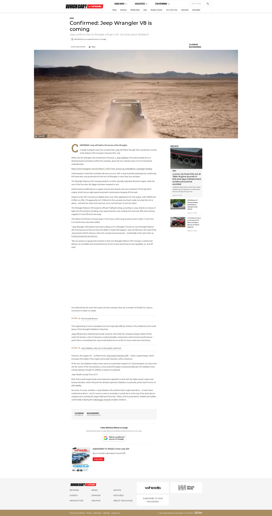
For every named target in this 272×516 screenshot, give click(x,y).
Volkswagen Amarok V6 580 (105, 400)
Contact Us (115, 513)
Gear (145, 10)
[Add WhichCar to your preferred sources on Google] (114, 438)
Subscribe (185, 10)
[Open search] (208, 3)
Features (118, 495)
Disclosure (98, 513)
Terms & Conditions (77, 513)
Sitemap (106, 513)
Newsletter (196, 10)
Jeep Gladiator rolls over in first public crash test (101, 348)
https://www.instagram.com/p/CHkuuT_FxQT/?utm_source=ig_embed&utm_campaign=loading (111, 169)
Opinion (96, 495)
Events (74, 495)
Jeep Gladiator (122, 158)
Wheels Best (135, 10)
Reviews (123, 10)
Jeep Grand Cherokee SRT (117, 356)
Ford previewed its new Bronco (84, 236)
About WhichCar (122, 501)
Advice (117, 490)
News (115, 10)
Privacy (89, 513)
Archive (96, 501)
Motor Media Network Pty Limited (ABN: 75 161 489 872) (176, 513)
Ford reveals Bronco (89, 318)
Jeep (117, 150)
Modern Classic (156, 10)
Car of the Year (171, 10)
